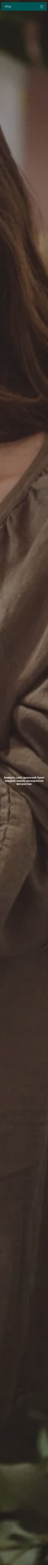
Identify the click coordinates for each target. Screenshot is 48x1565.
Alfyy (8, 6)
